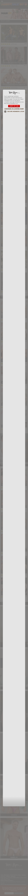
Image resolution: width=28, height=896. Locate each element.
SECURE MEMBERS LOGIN (15, 111)
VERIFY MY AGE (14, 106)
